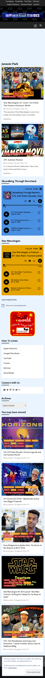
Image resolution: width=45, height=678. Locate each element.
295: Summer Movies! (13, 160)
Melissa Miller (9, 600)
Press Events (8, 536)
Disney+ (35, 440)
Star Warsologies (10, 96)
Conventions (8, 94)
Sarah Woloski (9, 163)
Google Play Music (12, 353)
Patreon (36, 1)
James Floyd (8, 109)
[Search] (40, 25)
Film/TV (16, 94)
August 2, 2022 (19, 109)
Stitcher (7, 368)
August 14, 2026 (21, 600)
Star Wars (29, 446)
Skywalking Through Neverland (22, 154)
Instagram (10, 1)
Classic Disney (9, 440)
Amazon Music (26, 4)
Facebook (19, 1)
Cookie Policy (12, 668)
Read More (7, 119)
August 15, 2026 (21, 551)
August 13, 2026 (21, 649)
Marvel (13, 443)
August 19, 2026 (21, 504)
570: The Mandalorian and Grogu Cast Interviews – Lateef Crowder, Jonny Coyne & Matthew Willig (22, 643)
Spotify (36, 4)
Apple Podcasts (13, 4)
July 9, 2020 (20, 163)
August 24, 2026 (21, 458)
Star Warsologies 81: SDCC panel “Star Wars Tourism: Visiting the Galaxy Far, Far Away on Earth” (22, 594)
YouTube (27, 1)
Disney (28, 440)
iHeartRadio (9, 373)
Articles (6, 534)
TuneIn (7, 363)
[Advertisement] (22, 44)
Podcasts (25, 94)
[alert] (23, 305)
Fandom (6, 580)
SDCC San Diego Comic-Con (23, 536)
